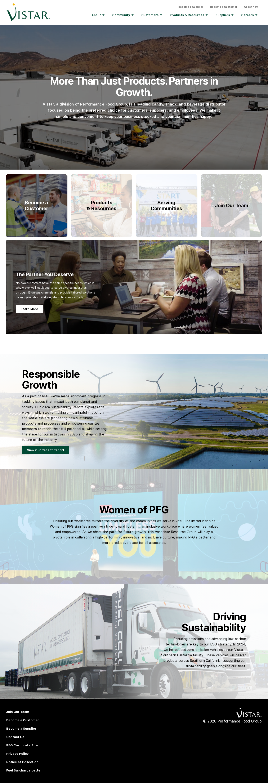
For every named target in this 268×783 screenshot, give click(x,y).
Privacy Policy (17, 754)
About (96, 15)
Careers (247, 15)
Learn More (29, 309)
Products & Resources (187, 15)
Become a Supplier (191, 6)
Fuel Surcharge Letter (24, 770)
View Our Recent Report (45, 450)
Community (121, 15)
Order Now (251, 6)
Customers (149, 15)
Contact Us (15, 737)
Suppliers (222, 15)
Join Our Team (17, 712)
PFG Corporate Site (22, 745)
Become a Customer (223, 6)
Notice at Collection (22, 762)
